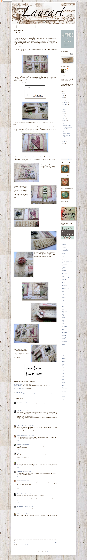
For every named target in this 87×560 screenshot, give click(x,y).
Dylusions (64, 267)
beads (63, 314)
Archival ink (64, 247)
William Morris (65, 309)
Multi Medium (64, 287)
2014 (63, 99)
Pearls (63, 291)
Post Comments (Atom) (23, 544)
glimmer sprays (65, 343)
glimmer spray (64, 341)
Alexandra (19, 444)
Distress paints (64, 265)
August (64, 109)
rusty (63, 368)
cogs (63, 323)
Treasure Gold (64, 302)
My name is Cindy (20, 435)
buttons (63, 317)
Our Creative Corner (18, 384)
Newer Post (16, 542)
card (63, 320)
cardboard (64, 321)
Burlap (63, 252)
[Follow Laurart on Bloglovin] (66, 159)
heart (63, 346)
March (64, 118)
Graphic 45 (64, 279)
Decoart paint (64, 262)
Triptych (63, 303)
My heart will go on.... (67, 133)
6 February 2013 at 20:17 (29, 435)
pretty (40, 393)
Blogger (48, 551)
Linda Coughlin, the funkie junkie (23, 480)
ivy (62, 350)
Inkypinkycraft (19, 471)
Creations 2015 (40, 27)
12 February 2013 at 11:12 (25, 513)
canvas (63, 318)
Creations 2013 (21, 27)
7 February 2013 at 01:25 (23, 462)
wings (63, 397)
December (65, 102)
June (64, 113)
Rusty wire (64, 296)
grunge (63, 344)
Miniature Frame (66, 130)
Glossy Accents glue (65, 277)
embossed (64, 335)
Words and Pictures (20, 493)
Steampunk (64, 297)
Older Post (54, 542)
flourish (63, 338)
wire (63, 399)
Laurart (69, 69)
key (62, 352)
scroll (51, 393)
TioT (63, 300)
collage (63, 324)
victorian (63, 394)
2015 (63, 97)
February (65, 120)
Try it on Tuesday (17, 385)
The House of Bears (20, 425)
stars (62, 378)
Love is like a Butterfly (67, 125)
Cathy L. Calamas (20, 506)
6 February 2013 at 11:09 (27, 402)
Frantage (63, 271)
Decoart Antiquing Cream (67, 261)
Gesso (63, 276)
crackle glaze (64, 326)
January (64, 141)
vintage (15, 395)
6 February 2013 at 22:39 (24, 453)
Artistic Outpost (65, 249)
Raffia (63, 294)
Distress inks (29, 393)
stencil (63, 379)
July (64, 111)
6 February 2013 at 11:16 (27, 410)
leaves (63, 356)
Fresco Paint (64, 273)
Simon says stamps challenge (20, 388)
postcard (63, 362)
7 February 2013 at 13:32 (34, 480)
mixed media (64, 359)
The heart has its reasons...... (66, 138)
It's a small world (66, 122)
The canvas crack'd (66, 123)
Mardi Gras (65, 131)
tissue (63, 390)
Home (14, 27)
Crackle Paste (64, 258)
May (64, 115)
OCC (63, 290)
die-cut (25, 393)
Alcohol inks (64, 244)
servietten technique (66, 375)
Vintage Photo (64, 308)
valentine (53, 393)
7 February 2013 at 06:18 (27, 471)
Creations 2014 (30, 27)
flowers (33, 393)
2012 (63, 143)
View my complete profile (70, 71)
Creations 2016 (49, 27)
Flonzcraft (64, 270)
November (65, 104)
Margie (18, 453)
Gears (63, 274)
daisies (63, 328)
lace (37, 393)
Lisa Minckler (19, 410)
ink (62, 349)
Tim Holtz (64, 299)
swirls (63, 385)
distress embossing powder (67, 331)
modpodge (64, 361)
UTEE (63, 306)
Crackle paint (64, 259)
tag (62, 387)
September (65, 107)
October (65, 106)
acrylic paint (64, 311)
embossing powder (65, 337)
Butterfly (63, 253)
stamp (63, 376)
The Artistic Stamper (18, 387)
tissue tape (64, 391)
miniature (64, 358)
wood (63, 400)
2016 (63, 95)
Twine (63, 305)
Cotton (63, 256)
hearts (35, 393)
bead (63, 312)
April (64, 116)
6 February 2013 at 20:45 (25, 444)
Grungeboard (64, 280)
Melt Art (63, 282)
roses (44, 393)
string (63, 384)
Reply (18, 407)
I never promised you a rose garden (67, 128)
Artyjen (18, 513)
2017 (63, 93)
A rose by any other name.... (66, 136)
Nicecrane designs (65, 288)
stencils (63, 381)
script (63, 370)
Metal (63, 284)
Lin (17, 462)
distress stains (64, 334)
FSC (62, 268)
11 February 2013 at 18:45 (29, 506)
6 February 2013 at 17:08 (29, 425)
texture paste (64, 388)
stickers (63, 382)
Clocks (63, 255)
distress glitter (64, 332)
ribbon (42, 393)
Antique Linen (19, 393)
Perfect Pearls (64, 293)
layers (63, 355)
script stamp (48, 393)
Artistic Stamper (65, 250)
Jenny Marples (19, 402)
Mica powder (64, 285)
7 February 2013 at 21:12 (29, 493)
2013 (63, 100)
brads (23, 393)
